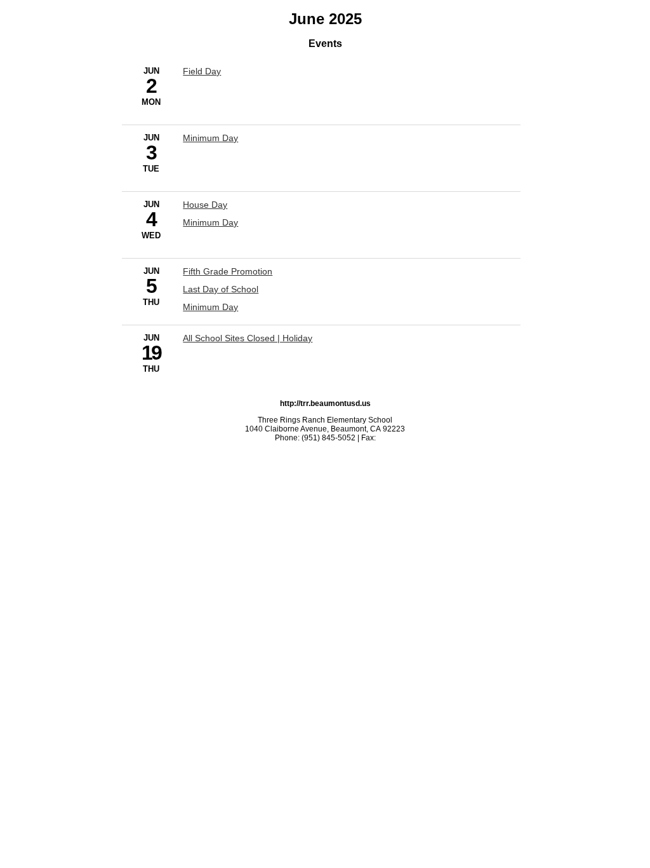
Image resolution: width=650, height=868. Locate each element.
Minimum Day (210, 138)
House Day (205, 205)
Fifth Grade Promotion (227, 271)
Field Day (202, 71)
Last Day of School (220, 289)
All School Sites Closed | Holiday (247, 338)
